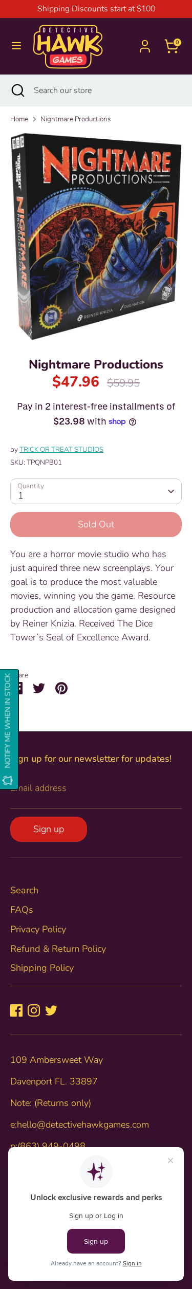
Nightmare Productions (75, 119)
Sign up (48, 829)
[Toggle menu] (16, 46)
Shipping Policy (42, 968)
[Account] (145, 42)
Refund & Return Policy (58, 949)
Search (24, 890)
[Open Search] (17, 90)
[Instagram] (34, 1010)
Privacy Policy (38, 929)
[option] (96, 237)
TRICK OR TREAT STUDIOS (61, 449)
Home (19, 119)
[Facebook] (16, 1010)
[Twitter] (51, 1010)
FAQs (21, 910)
